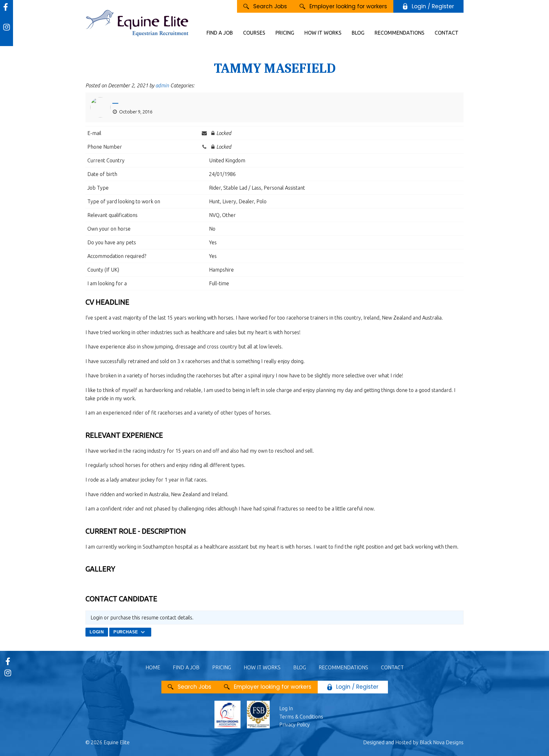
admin (162, 85)
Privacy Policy (294, 724)
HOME (153, 667)
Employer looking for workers (348, 6)
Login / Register (433, 6)
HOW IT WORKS (323, 33)
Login (97, 632)
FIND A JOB (220, 33)
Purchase (126, 632)
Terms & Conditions (301, 716)
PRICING (284, 33)
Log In (286, 708)
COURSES (254, 33)
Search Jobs (270, 6)
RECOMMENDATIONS (399, 33)
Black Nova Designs (442, 742)
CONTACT (446, 33)
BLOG (358, 33)
